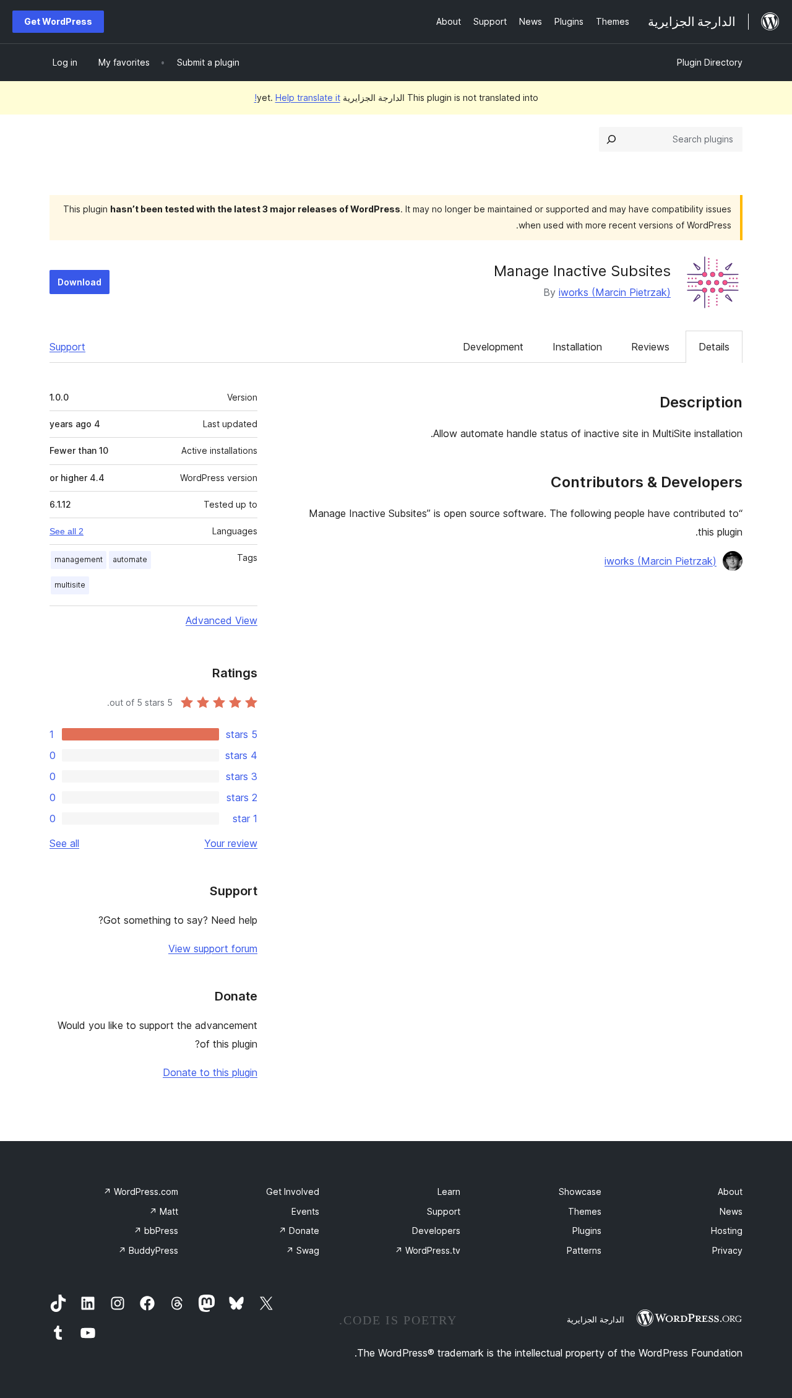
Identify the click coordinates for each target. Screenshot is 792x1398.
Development (493, 347)
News (731, 1211)
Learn (448, 1191)
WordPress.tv (427, 1250)
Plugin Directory (709, 62)
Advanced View (221, 620)
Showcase (580, 1191)
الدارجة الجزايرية (595, 1319)
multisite (69, 584)
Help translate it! (297, 97)
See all (64, 843)
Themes (584, 1211)
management (78, 559)
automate (130, 559)
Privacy (727, 1250)
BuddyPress (148, 1250)
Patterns (584, 1250)
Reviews (650, 347)
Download (79, 282)
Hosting (726, 1230)
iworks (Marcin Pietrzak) (615, 292)
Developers (436, 1230)
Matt (163, 1211)
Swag (302, 1250)
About (730, 1191)
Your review (230, 843)
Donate (298, 1230)
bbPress (156, 1230)
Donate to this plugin (210, 1072)
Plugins (586, 1230)
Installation (577, 347)
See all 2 (67, 531)
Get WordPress (58, 21)
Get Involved (292, 1191)
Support (67, 347)
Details (714, 347)
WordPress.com (140, 1191)
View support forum (212, 948)
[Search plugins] (611, 139)
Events (305, 1211)
